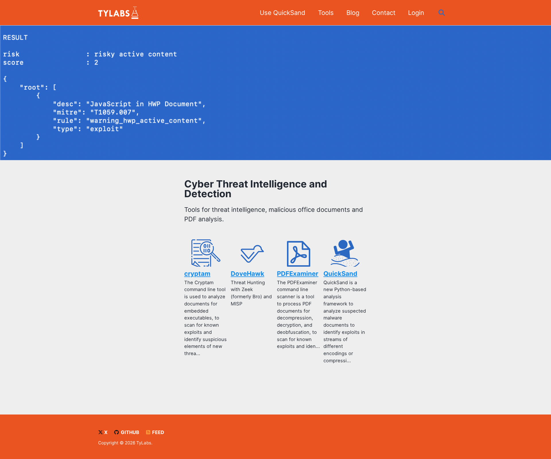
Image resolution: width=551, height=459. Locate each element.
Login (416, 12)
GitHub (129, 432)
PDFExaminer (297, 273)
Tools (326, 12)
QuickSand (340, 273)
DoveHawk (247, 273)
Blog (352, 12)
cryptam (197, 273)
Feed (157, 432)
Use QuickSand (282, 12)
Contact (383, 12)
